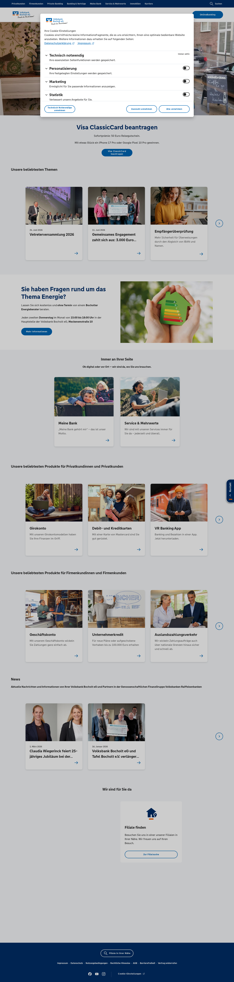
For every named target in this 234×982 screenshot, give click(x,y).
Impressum (84, 43)
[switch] (186, 68)
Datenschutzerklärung (58, 43)
